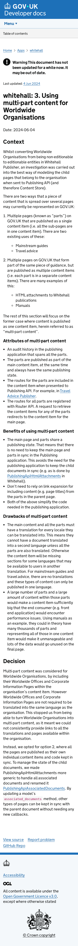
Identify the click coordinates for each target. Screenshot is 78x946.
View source (13, 839)
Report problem (41, 839)
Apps (21, 50)
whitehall (36, 50)
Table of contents (15, 33)
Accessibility (14, 875)
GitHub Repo (14, 845)
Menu (9, 23)
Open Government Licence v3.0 (30, 896)
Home (7, 50)
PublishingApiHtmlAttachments (34, 476)
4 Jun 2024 (31, 84)
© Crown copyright (39, 935)
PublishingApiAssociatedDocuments (34, 788)
